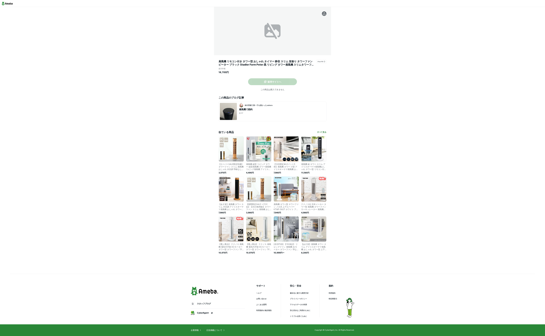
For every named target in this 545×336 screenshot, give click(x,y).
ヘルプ (258, 293)
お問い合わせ (261, 299)
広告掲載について (214, 330)
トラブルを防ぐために (298, 316)
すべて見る (321, 132)
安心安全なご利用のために (300, 310)
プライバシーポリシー (298, 299)
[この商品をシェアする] (324, 13)
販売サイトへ (274, 81)
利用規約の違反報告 (264, 310)
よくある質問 (261, 304)
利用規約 (332, 293)
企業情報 (195, 330)
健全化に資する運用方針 (299, 293)
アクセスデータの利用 (298, 304)
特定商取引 (333, 299)
